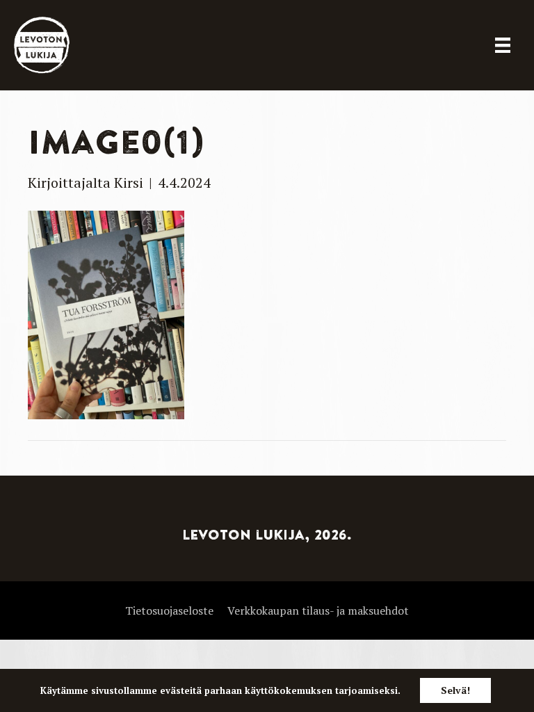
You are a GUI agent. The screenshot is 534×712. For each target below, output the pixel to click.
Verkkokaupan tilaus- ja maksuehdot (318, 610)
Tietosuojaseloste (169, 610)
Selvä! (455, 690)
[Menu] (502, 45)
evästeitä (181, 690)
